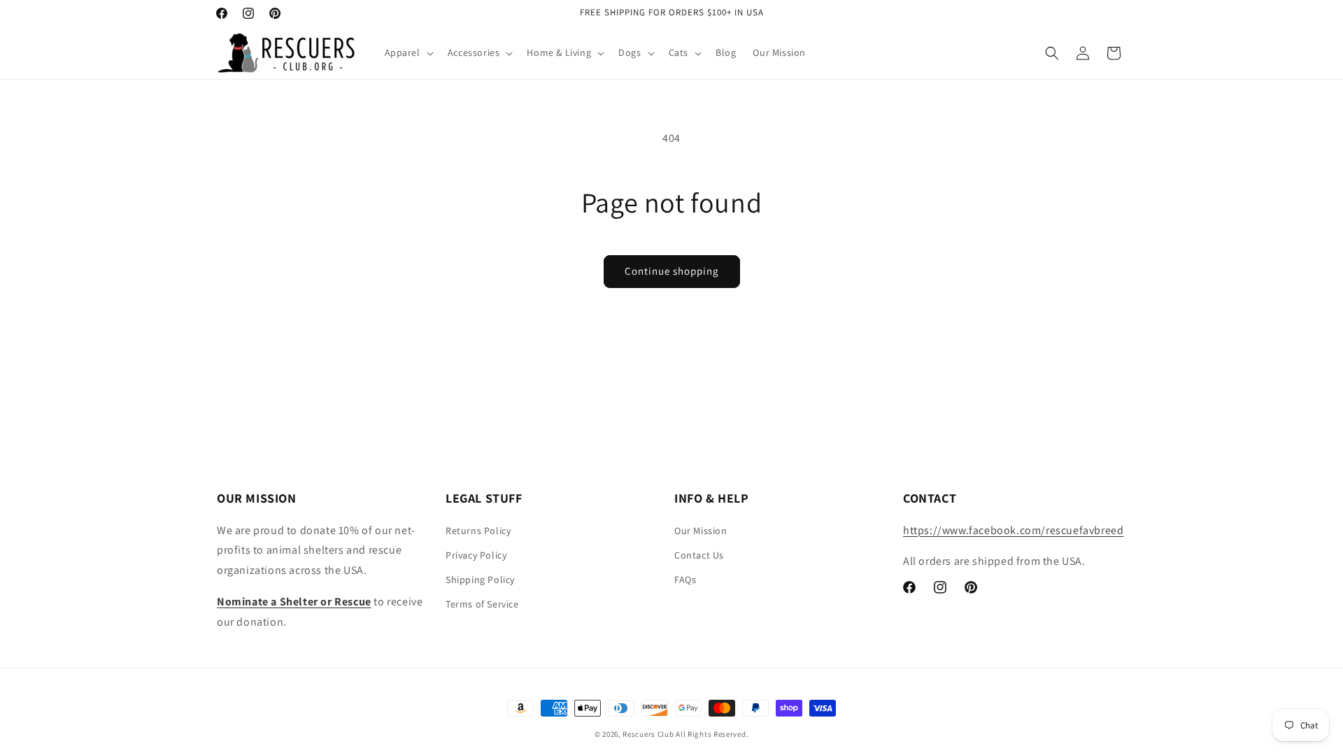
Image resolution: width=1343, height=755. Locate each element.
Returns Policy (478, 530)
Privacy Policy (476, 555)
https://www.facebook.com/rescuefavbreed (1013, 530)
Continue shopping (672, 271)
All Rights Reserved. (712, 734)
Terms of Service (482, 604)
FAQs (685, 579)
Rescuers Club (648, 734)
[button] (407, 52)
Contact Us (699, 555)
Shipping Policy (480, 579)
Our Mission (700, 530)
